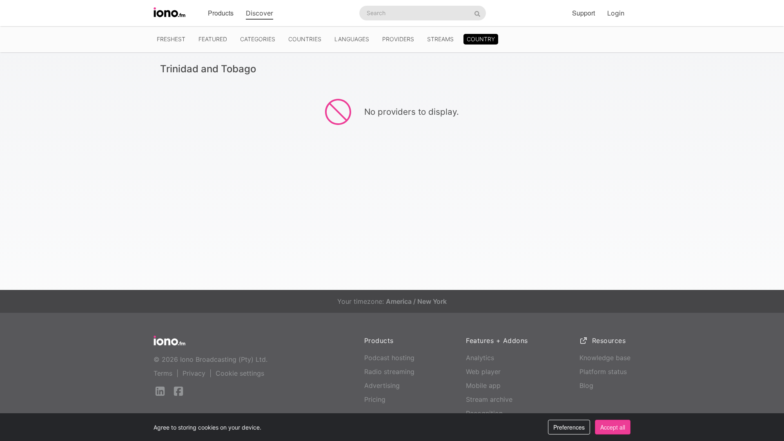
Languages (351, 39)
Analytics (480, 358)
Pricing (374, 399)
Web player (483, 372)
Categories (257, 39)
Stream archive (489, 399)
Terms (163, 373)
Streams (440, 39)
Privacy (194, 373)
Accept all (612, 427)
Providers (398, 39)
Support (583, 13)
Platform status (603, 372)
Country (481, 39)
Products (221, 13)
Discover (259, 13)
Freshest (171, 39)
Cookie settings (240, 373)
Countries (304, 39)
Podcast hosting (389, 358)
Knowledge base (604, 358)
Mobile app (483, 385)
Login (615, 13)
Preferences (569, 427)
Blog (586, 385)
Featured (212, 39)
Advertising (382, 385)
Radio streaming (389, 372)
